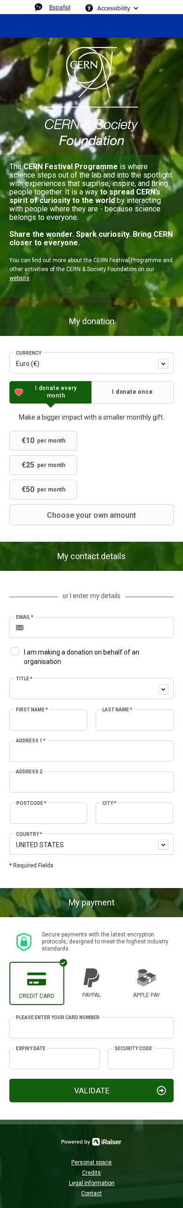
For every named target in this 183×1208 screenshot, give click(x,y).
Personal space (91, 1162)
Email (24, 617)
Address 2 (29, 771)
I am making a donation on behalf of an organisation (81, 656)
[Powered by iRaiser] (91, 1142)
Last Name (117, 709)
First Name (32, 709)
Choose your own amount (91, 515)
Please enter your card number (57, 1017)
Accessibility (113, 8)
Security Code (133, 1048)
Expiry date (31, 1048)
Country (29, 834)
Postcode (31, 803)
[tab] (50, 392)
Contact (91, 1193)
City (109, 803)
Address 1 (31, 740)
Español (59, 7)
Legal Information (91, 1183)
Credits (91, 1172)
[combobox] (91, 363)
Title (24, 678)
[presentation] (50, 392)
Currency (28, 353)
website (19, 278)
